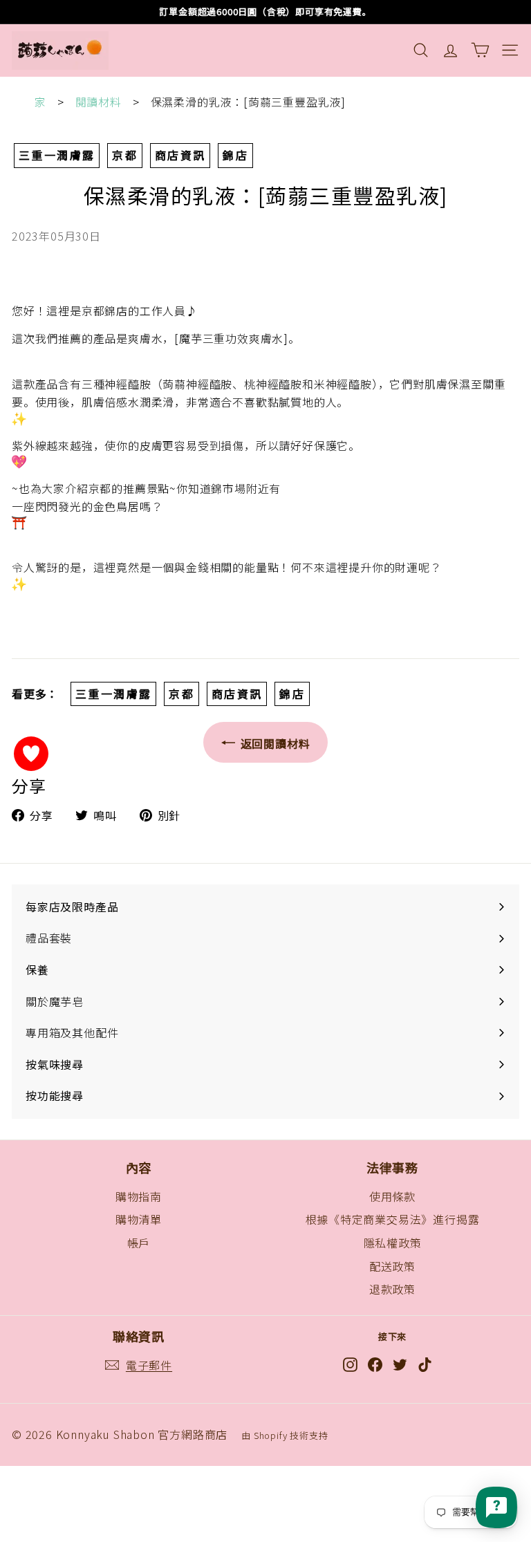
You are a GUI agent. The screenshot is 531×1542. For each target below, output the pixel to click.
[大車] (480, 50)
